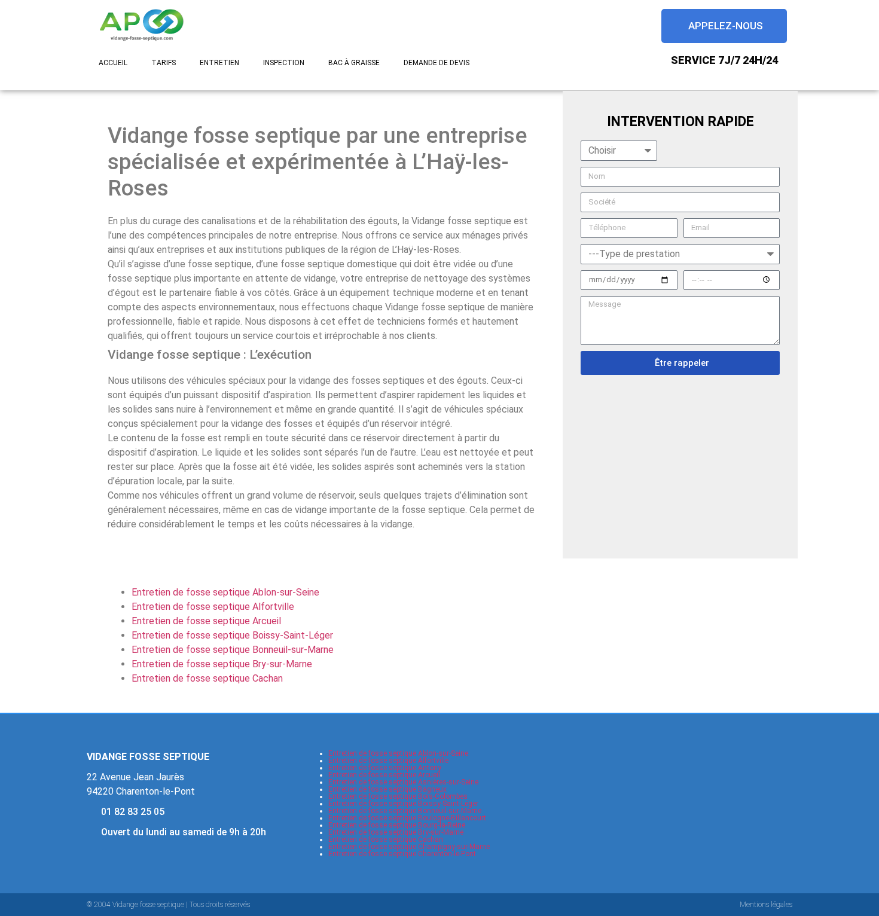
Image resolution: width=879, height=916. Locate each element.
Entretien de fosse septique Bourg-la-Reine (396, 825)
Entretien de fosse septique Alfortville (213, 606)
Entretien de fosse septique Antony (384, 768)
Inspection (283, 63)
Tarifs (163, 63)
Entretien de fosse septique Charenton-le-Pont (402, 854)
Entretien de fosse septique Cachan (207, 678)
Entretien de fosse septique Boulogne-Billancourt (407, 818)
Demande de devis (436, 63)
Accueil (113, 63)
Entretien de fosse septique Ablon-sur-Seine (225, 592)
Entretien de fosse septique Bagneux (387, 789)
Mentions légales (766, 904)
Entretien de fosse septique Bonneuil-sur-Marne (233, 649)
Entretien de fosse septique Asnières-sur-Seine (403, 782)
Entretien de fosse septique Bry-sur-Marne (222, 664)
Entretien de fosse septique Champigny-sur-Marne (409, 846)
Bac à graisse (354, 63)
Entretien (219, 63)
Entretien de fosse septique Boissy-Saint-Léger (232, 635)
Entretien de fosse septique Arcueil (206, 621)
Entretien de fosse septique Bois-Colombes (398, 796)
